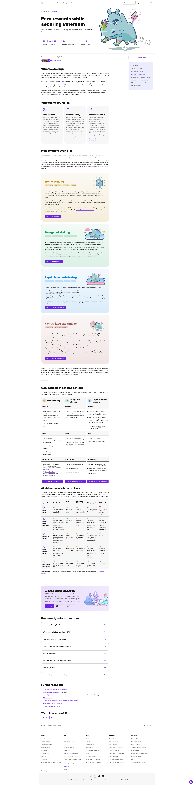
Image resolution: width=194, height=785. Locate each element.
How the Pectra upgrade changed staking (55, 689)
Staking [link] (54, 11)
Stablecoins (67, 750)
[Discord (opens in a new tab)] (103, 776)
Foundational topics (91, 756)
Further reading (136, 85)
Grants (87, 753)
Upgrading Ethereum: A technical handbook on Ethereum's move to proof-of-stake (68, 695)
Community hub (113, 738)
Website (49, 606)
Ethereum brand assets (76, 779)
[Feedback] (191, 782)
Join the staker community (140, 80)
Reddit (70, 606)
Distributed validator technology (85, 210)
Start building (89, 747)
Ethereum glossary (45, 770)
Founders (88, 765)
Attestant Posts (48, 698)
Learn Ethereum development (93, 750)
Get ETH (66, 744)
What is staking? (137, 68)
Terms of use (108, 779)
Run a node (44, 759)
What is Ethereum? (45, 741)
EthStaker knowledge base (51, 706)
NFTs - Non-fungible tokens (71, 753)
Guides (65, 738)
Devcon (111, 765)
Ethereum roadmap (136, 741)
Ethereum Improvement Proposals (139, 753)
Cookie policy (116, 779)
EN (147, 3)
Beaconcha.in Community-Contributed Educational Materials (61, 700)
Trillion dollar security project (138, 762)
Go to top (148, 725)
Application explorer (69, 747)
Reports (133, 759)
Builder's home (90, 738)
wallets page (70, 350)
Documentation (90, 744)
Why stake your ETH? (138, 71)
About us (67, 779)
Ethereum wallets (45, 747)
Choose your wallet (69, 741)
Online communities (114, 741)
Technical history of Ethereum (138, 747)
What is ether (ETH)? (46, 744)
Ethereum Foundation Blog (116, 759)
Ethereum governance (137, 756)
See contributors (56, 60)
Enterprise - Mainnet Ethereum (94, 762)
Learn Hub (43, 738)
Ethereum (63, 81)
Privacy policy (100, 779)
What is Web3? (45, 750)
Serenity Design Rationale (51, 692)
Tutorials (88, 741)
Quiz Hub (43, 765)
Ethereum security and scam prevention (51, 762)
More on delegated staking (53, 261)
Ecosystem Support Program (116, 762)
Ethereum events (113, 744)
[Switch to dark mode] (138, 2)
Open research (135, 750)
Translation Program (114, 750)
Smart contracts (45, 753)
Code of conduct (87, 779)
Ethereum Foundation (114, 756)
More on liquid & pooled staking (55, 307)
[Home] (42, 2)
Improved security (135, 744)
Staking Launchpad (50, 471)
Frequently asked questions (140, 83)
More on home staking (52, 216)
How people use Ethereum (48, 768)
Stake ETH (66, 766)
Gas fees (43, 756)
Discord (59, 606)
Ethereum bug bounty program (116, 753)
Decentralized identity (69, 763)
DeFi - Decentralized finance (71, 756)
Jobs (94, 779)
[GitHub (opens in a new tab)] (91, 776)
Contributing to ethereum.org (116, 747)
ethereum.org (45, 11)
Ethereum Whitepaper (136, 738)
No (54, 717)
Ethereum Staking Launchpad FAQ (53, 703)
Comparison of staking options (141, 77)
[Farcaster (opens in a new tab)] (95, 776)
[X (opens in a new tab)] (99, 776)
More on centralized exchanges (55, 358)
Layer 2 (66, 769)
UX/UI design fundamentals (93, 759)
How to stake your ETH (139, 74)
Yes (46, 717)
